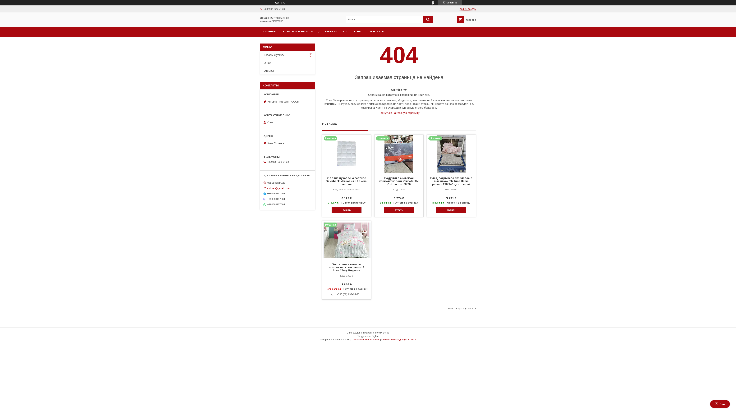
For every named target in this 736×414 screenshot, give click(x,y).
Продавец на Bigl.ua (368, 336)
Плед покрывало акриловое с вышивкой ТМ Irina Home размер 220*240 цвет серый (451, 181)
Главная (269, 31)
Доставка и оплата (332, 31)
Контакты (377, 31)
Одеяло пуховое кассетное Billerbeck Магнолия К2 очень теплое (346, 181)
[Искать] (428, 19)
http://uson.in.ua (276, 182)
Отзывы (269, 70)
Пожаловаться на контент (366, 339)
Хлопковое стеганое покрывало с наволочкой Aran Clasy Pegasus (346, 267)
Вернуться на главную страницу (399, 112)
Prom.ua (384, 332)
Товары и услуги (295, 31)
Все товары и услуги (460, 308)
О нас (358, 31)
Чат (722, 404)
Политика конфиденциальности (398, 339)
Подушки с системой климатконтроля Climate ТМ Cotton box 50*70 (399, 181)
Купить (347, 210)
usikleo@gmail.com (278, 188)
